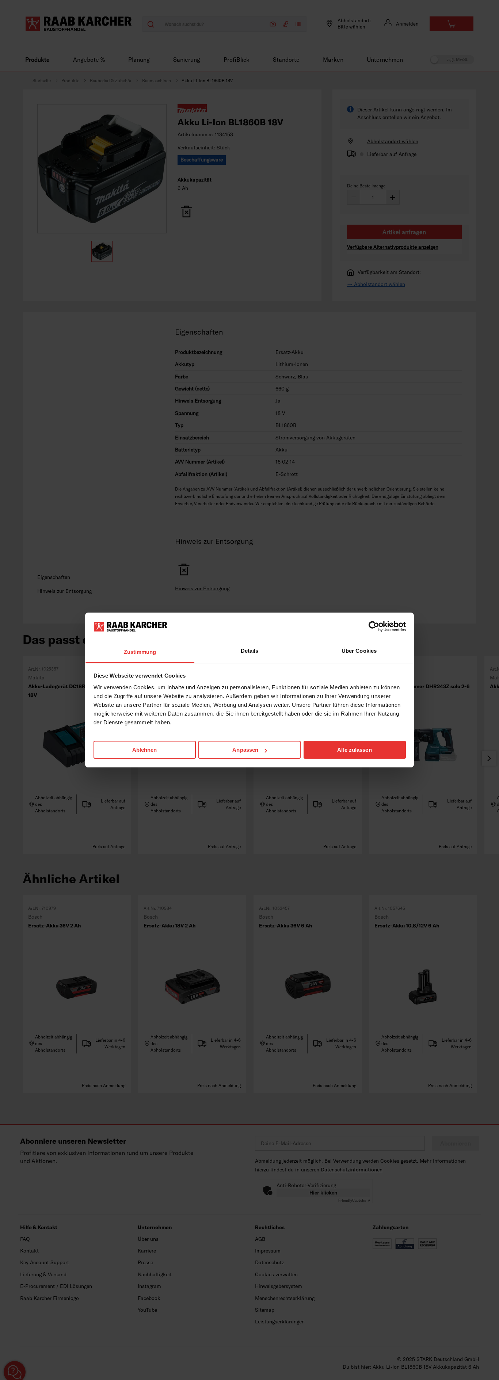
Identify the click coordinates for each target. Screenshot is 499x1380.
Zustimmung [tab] (140, 652)
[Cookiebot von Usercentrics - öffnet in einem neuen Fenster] (374, 626)
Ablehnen (144, 750)
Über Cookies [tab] (359, 651)
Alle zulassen (354, 750)
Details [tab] (250, 651)
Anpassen (245, 750)
